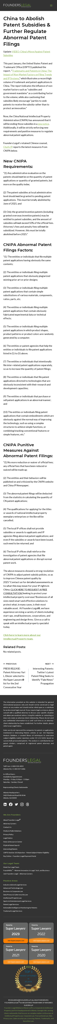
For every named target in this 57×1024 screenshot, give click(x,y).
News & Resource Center (12, 842)
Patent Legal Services (11, 904)
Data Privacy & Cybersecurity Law (15, 894)
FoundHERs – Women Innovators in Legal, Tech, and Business (26, 870)
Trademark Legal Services (12, 911)
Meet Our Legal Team (11, 867)
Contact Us (7, 827)
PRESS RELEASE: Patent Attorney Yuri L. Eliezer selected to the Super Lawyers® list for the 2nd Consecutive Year (14, 676)
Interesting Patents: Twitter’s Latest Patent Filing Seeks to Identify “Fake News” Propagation (42, 674)
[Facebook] (11, 804)
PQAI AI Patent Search (11, 845)
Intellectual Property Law (12, 898)
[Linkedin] (5, 804)
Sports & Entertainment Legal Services (17, 901)
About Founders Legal (11, 820)
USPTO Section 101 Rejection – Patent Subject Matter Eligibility (26, 853)
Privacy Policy (8, 834)
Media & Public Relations (12, 831)
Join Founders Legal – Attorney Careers (18, 874)
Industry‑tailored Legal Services (15, 885)
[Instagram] (22, 804)
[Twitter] (16, 804)
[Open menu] (51, 5)
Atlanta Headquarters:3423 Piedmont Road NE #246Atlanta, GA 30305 (14, 795)
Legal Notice (7, 838)
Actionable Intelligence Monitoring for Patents (20, 908)
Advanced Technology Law (13, 888)
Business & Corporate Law (13, 891)
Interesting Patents (10, 849)
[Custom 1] (27, 804)
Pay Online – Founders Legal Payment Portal (19, 856)
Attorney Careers (9, 824)
